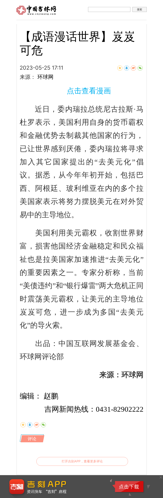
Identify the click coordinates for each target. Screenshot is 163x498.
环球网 (45, 77)
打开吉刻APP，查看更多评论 (82, 461)
